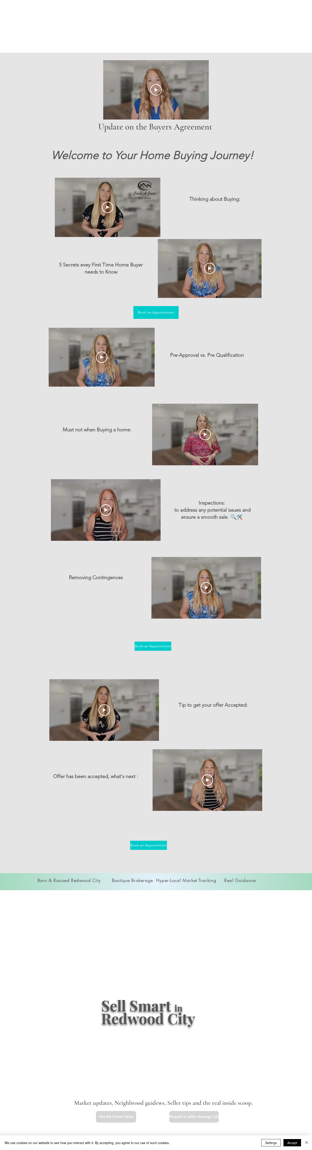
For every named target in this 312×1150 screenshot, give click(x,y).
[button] (116, 1117)
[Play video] (156, 90)
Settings (271, 1142)
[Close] (306, 1142)
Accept (292, 1142)
